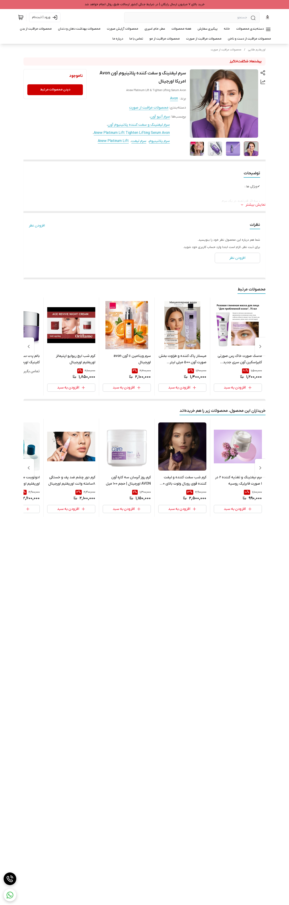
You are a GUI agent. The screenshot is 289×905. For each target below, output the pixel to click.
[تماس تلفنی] (10, 878)
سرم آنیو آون (160, 116)
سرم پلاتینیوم (159, 141)
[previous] (260, 346)
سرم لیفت (138, 141)
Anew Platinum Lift (113, 141)
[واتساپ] (10, 895)
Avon (174, 98)
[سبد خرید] (20, 17)
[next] (28, 346)
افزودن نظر (37, 225)
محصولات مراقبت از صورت (226, 50)
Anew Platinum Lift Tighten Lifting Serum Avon (132, 133)
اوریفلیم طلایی (257, 50)
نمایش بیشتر (256, 205)
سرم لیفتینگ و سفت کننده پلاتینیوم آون (139, 125)
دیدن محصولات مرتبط (55, 89)
